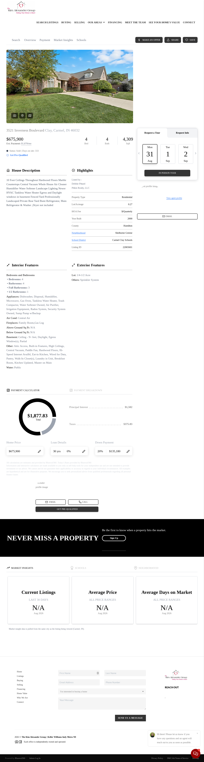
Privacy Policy (157, 758)
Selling (79, 22)
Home (19, 672)
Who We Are (22, 698)
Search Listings (47, 22)
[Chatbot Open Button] (195, 753)
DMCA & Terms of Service (177, 758)
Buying (66, 22)
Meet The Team (135, 22)
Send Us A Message (130, 718)
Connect (189, 22)
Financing (115, 22)
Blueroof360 (20, 758)
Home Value (22, 693)
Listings (20, 676)
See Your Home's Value (164, 22)
